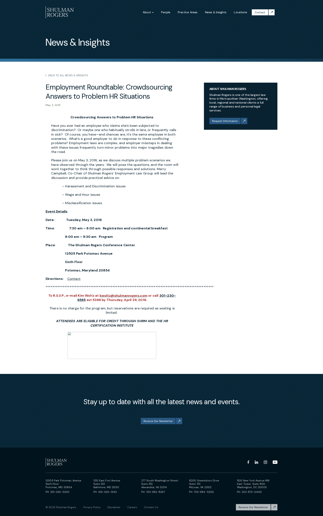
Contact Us (151, 507)
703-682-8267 (155, 492)
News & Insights (216, 12)
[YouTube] (275, 462)
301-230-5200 (60, 492)
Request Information (225, 121)
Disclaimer (113, 507)
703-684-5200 (204, 492)
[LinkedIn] (256, 462)
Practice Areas (188, 12)
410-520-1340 (107, 492)
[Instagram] (265, 462)
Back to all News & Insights (68, 75)
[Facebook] (248, 462)
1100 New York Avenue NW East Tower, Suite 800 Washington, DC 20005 (253, 484)
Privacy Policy (92, 507)
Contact (260, 12)
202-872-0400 (252, 492)
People (165, 12)
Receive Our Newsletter (158, 421)
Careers (132, 507)
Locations (240, 12)
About (147, 12)
